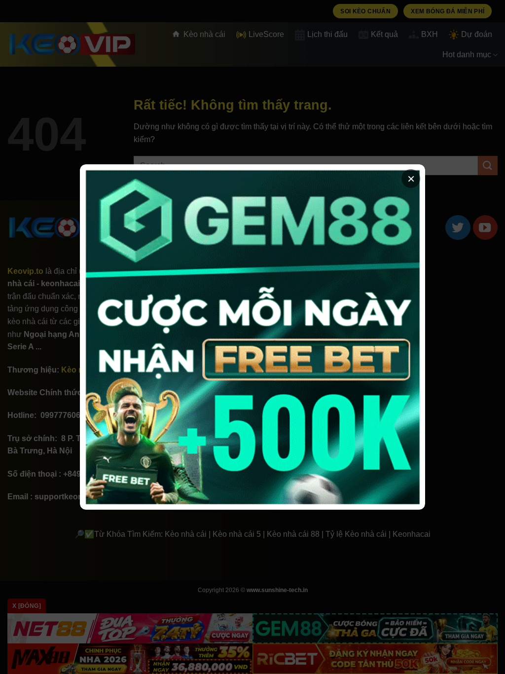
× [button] (411, 178)
